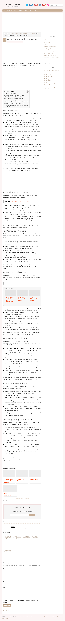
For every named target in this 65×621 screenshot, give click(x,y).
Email (5, 587)
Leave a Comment (20, 41)
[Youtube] (43, 5)
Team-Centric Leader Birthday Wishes (14, 97)
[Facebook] (30, 5)
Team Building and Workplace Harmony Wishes (16, 105)
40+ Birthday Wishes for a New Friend (20, 201)
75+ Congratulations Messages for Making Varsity (26, 537)
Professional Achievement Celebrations (14, 103)
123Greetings (47, 42)
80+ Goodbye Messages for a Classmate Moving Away (35, 538)
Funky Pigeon (47, 44)
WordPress (61, 616)
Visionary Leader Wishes (11, 93)
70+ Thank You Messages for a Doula (8, 537)
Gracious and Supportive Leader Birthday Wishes (16, 101)
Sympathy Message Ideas (50, 53)
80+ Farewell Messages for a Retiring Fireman (7, 550)
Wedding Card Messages (50, 46)
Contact (6, 618)
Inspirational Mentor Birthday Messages (14, 95)
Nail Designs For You (49, 49)
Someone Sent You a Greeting (51, 57)
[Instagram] (40, 5)
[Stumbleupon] (45, 5)
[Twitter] (27, 5)
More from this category (14, 106)
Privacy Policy (24, 616)
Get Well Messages (49, 60)
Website (5, 593)
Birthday (14, 41)
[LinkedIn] (32, 5)
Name (5, 582)
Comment (6, 569)
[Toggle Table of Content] (26, 91)
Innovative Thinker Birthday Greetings (14, 98)
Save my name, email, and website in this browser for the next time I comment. (20, 601)
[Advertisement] (32, 23)
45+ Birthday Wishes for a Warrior (19, 283)
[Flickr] (48, 5)
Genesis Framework (54, 616)
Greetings (46, 616)
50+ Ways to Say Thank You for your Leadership (17, 537)
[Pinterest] (35, 5)
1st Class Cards (12, 4)
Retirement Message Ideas (50, 55)
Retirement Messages (49, 51)
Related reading (12, 100)
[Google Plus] (37, 5)
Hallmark (46, 40)
